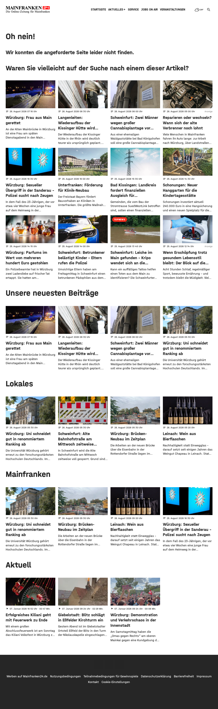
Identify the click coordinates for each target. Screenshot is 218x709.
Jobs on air (149, 9)
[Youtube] (119, 664)
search (209, 10)
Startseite (98, 9)
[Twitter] (109, 664)
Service (133, 9)
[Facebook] (98, 664)
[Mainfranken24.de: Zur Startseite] (28, 9)
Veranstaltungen (172, 9)
